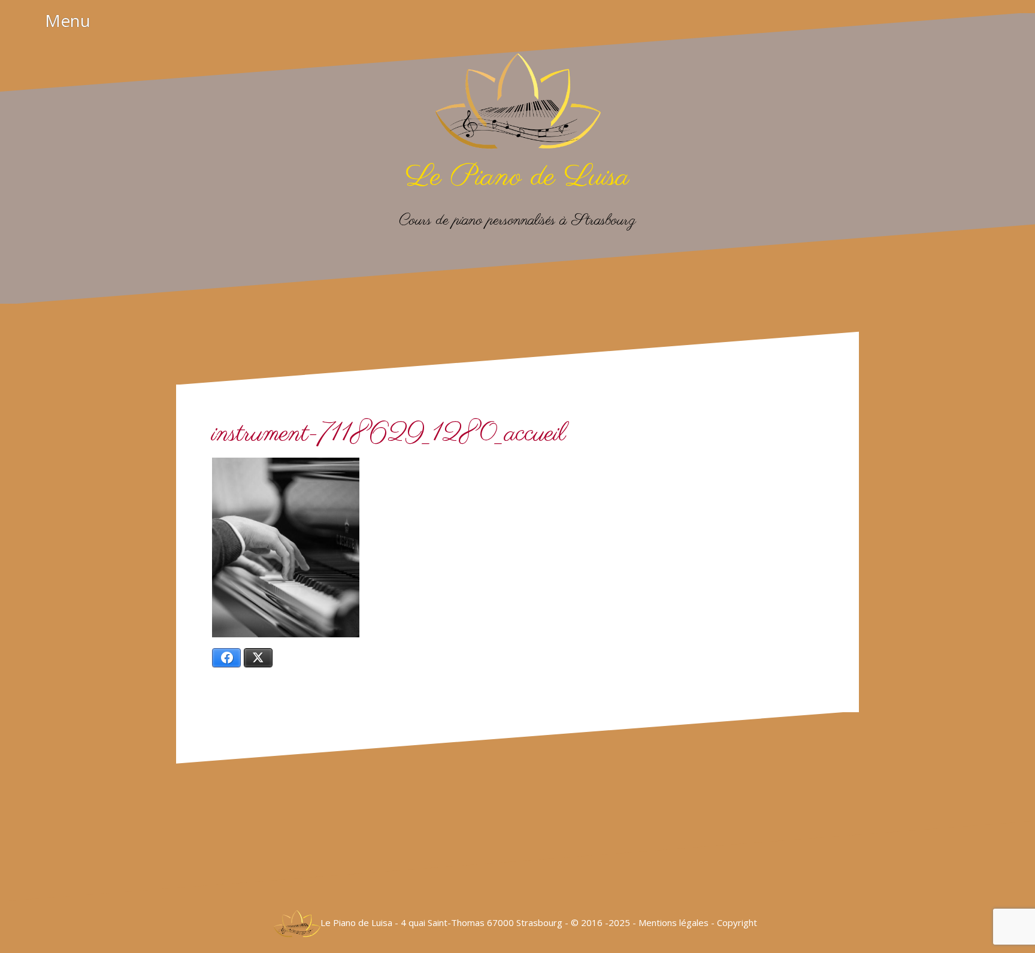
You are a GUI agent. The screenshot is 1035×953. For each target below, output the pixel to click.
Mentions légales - (677, 922)
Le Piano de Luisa (517, 177)
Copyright (738, 922)
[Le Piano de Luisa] (517, 105)
